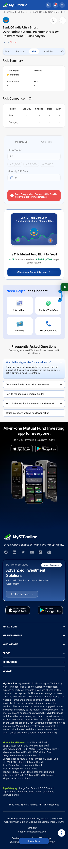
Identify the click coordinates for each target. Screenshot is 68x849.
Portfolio (48, 51)
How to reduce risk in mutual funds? (25, 393)
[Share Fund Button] (62, 20)
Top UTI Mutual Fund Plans (17, 771)
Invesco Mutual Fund (46, 758)
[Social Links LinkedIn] (15, 552)
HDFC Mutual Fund (42, 752)
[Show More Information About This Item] (30, 98)
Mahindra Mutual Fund (15, 748)
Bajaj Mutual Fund (12, 745)
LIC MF (6, 762)
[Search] (48, 5)
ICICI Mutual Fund (37, 742)
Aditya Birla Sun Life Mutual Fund (20, 755)
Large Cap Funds (28, 788)
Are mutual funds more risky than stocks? (28, 384)
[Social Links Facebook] (6, 552)
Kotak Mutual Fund (13, 775)
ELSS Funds (45, 788)
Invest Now (34, 841)
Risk (34, 51)
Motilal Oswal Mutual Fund (43, 748)
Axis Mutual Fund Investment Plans (21, 765)
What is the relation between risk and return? (30, 403)
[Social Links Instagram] (41, 552)
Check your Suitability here (32, 272)
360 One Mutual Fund (36, 745)
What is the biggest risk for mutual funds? (28, 362)
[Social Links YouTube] (32, 552)
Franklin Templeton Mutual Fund (20, 768)
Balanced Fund (26, 791)
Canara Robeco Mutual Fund (18, 758)
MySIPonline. (31, 804)
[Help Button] (61, 833)
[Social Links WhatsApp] (49, 552)
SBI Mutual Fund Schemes (39, 775)
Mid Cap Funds (11, 794)
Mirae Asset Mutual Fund (16, 752)
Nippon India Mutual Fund (16, 778)
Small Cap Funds (45, 791)
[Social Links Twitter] (23, 552)
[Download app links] (21, 448)
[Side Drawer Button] (62, 5)
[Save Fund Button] (53, 20)
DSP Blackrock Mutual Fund (28, 762)
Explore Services (20, 594)
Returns (20, 51)
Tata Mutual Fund (43, 771)
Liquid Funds (9, 791)
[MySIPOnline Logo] (15, 5)
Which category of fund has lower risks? (27, 412)
